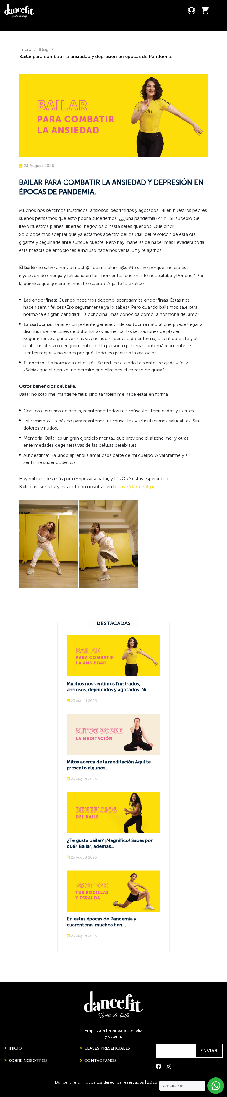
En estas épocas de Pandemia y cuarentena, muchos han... (101, 922)
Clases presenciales (106, 1048)
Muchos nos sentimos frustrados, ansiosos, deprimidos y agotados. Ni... (108, 686)
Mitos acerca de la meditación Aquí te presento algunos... (109, 765)
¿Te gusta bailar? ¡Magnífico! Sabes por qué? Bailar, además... (110, 843)
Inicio (25, 49)
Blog (43, 49)
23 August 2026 (38, 165)
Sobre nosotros (27, 1060)
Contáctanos (100, 1060)
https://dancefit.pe (134, 486)
